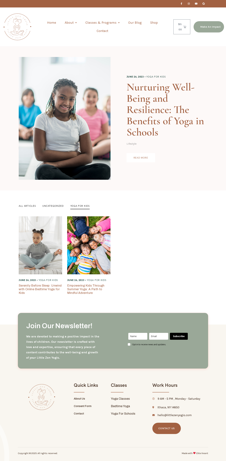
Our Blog (135, 23)
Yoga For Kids (156, 76)
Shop (154, 23)
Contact (102, 31)
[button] (70, 23)
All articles (27, 205)
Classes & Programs (100, 23)
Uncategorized (53, 205)
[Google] (203, 3)
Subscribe (179, 336)
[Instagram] (189, 3)
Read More (141, 157)
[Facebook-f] (181, 3)
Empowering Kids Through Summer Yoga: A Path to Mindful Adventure (86, 289)
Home (51, 23)
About (69, 23)
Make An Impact (210, 26)
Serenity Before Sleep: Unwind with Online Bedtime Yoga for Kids (40, 289)
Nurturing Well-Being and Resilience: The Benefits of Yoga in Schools (165, 109)
